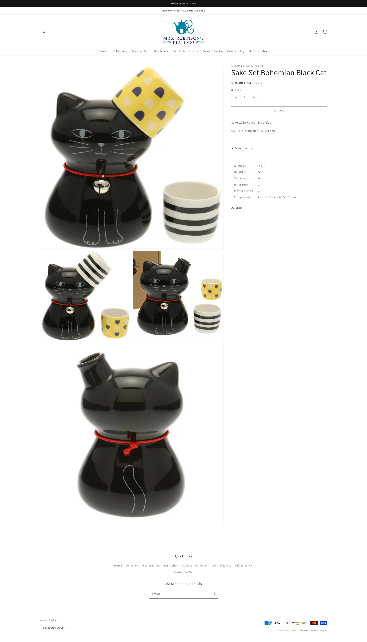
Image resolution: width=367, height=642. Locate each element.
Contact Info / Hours (195, 565)
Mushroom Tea (183, 572)
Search (118, 565)
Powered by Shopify (318, 630)
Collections (133, 565)
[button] (44, 32)
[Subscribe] (213, 594)
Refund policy (243, 565)
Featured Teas (152, 565)
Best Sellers (171, 565)
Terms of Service (221, 565)
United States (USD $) (54, 627)
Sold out (279, 110)
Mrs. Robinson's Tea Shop (297, 630)
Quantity (236, 90)
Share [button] (239, 208)
